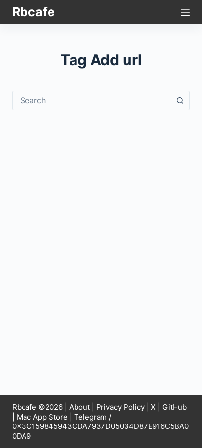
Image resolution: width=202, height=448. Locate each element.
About (79, 407)
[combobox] (92, 100)
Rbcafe (33, 11)
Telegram (90, 417)
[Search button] (180, 100)
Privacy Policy (120, 407)
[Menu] (185, 12)
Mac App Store (42, 417)
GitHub (174, 407)
